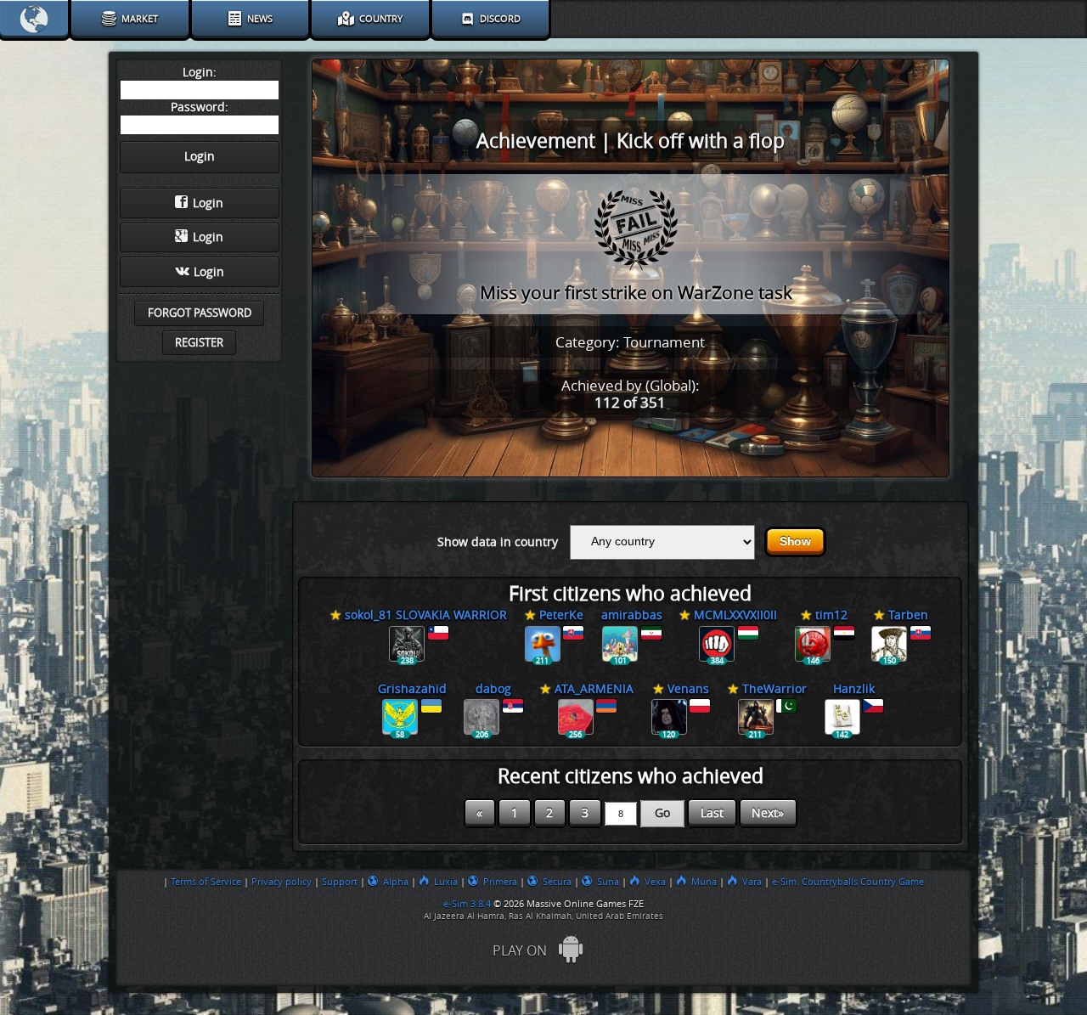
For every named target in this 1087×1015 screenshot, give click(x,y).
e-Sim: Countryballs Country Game (848, 882)
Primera (500, 882)
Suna (608, 882)
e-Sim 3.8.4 (467, 904)
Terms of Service (206, 882)
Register (199, 342)
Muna (704, 882)
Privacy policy (281, 882)
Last (712, 813)
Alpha (395, 882)
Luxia (446, 882)
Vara (752, 882)
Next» (768, 813)
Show (795, 541)
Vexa (655, 882)
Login (208, 203)
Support (340, 882)
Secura (557, 882)
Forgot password (199, 313)
